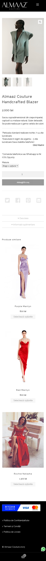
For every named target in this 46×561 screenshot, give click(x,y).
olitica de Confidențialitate (17, 520)
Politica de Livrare (12, 532)
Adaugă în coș (23, 182)
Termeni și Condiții (12, 526)
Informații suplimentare (24, 224)
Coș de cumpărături (12, 554)
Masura (5, 162)
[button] (40, 22)
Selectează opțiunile (23, 316)
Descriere (23, 218)
